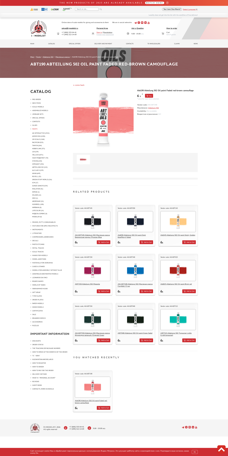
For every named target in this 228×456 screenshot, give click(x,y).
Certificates (37, 311)
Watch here (154, 3)
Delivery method (39, 374)
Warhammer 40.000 (40, 289)
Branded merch (39, 318)
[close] (166, 3)
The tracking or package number (46, 348)
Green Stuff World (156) (42, 179)
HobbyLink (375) (38, 148)
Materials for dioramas (42, 263)
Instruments (37, 229)
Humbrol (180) (38, 204)
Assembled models (40, 110)
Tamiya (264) (37, 145)
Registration (107, 32)
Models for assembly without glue (47, 270)
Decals (35, 241)
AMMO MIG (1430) (38, 136)
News (196, 44)
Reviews (35, 381)
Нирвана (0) (36, 207)
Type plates (37, 296)
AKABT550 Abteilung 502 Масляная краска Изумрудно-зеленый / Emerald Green (92, 334)
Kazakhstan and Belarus (42, 359)
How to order (171, 28)
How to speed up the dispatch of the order (49, 352)
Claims (177, 44)
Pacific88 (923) (37, 142)
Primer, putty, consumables (44, 222)
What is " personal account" (44, 378)
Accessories (37, 322)
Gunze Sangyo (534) (40, 186)
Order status (37, 344)
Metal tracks (38, 248)
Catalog (51, 44)
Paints (38, 57)
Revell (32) (36, 176)
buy (150, 96)
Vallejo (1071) (37, 155)
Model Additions (39, 259)
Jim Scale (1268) (38, 139)
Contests (36, 121)
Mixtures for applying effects (45, 226)
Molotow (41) (37, 189)
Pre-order (36, 99)
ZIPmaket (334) (38, 164)
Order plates (37, 300)
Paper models (38, 303)
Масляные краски (62, 57)
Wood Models (38, 307)
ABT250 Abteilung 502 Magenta (87, 284)
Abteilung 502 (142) (40, 167)
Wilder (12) (36, 195)
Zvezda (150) (37, 161)
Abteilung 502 (48, 57)
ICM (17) (35, 183)
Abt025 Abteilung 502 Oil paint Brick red (176, 284)
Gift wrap (36, 292)
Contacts (129, 44)
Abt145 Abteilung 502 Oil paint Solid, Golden (177, 235)
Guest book (37, 385)
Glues (34, 125)
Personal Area (102, 28)
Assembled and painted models (45, 274)
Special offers (74, 44)
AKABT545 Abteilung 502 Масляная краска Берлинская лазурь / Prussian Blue (92, 236)
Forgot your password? (105, 34)
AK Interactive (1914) (40, 133)
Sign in (99, 32)
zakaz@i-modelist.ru (70, 28)
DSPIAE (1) (36, 192)
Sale (34, 314)
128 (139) (35, 152)
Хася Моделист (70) (40, 158)
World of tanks (38, 285)
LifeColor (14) (38, 210)
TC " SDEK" (36, 356)
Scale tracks (38, 252)
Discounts (36, 341)
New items (36, 103)
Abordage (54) (38, 201)
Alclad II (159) (37, 170)
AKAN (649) (36, 173)
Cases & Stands (38, 266)
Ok (195, 452)
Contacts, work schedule (43, 389)
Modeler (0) (37, 217)
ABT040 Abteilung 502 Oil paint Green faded (135, 333)
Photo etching (38, 244)
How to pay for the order (43, 370)
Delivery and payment (103, 44)
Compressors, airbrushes (42, 237)
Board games (37, 281)
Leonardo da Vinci (40, 277)
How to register (39, 363)
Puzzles (35, 325)
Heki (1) (35, 198)
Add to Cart (105, 242)
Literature (37, 233)
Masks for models (40, 255)
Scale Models (38, 107)
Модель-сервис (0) (39, 213)
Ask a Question (137, 28)
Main (32, 44)
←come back (78, 85)
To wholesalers (153, 44)
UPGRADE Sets (37, 114)
